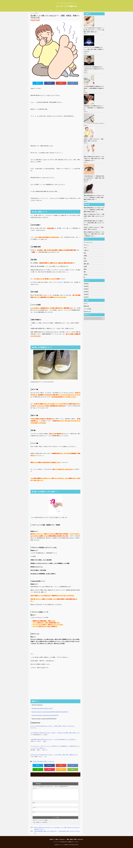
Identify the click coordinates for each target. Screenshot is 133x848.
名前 (34, 802)
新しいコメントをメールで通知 (40, 820)
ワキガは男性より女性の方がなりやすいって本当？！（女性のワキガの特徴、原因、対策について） (55, 732)
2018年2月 (86, 294)
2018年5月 (86, 286)
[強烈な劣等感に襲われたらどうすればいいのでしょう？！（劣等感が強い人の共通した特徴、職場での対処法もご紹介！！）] (89, 189)
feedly (73, 769)
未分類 (85, 266)
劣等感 (85, 255)
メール (34, 807)
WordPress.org (87, 311)
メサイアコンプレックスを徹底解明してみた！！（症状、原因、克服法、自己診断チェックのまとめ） (94, 49)
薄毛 (85, 271)
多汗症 (85, 261)
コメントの (87, 308)
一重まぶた (86, 250)
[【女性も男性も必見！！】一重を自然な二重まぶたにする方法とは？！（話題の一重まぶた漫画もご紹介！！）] (89, 169)
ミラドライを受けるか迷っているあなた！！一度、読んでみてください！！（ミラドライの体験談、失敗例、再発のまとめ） (94, 29)
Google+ (61, 82)
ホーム (51, 10)
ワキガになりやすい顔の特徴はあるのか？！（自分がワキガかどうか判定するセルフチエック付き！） (94, 68)
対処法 (41, 761)
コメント (34, 788)
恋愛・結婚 (86, 263)
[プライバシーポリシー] (89, 118)
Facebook (50, 82)
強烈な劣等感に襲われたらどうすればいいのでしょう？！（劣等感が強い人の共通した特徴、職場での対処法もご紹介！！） (94, 197)
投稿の (86, 306)
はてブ (72, 82)
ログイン (86, 303)
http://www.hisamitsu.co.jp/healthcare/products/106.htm (45, 715)
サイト (34, 812)
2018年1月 (86, 297)
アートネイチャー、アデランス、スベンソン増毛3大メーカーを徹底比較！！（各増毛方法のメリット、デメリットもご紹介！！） (55, 747)
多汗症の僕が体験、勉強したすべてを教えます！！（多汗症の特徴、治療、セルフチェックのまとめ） (57, 832)
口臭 (85, 258)
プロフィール (58, 10)
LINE (38, 769)
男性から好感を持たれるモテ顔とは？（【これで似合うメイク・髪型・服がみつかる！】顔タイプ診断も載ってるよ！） (57, 828)
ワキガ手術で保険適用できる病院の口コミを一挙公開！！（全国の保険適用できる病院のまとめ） (94, 88)
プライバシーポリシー (69, 10)
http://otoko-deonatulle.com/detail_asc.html (42, 708)
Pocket (49, 769)
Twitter (38, 82)
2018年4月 (86, 289)
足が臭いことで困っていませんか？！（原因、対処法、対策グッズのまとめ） (94, 228)
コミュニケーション (88, 242)
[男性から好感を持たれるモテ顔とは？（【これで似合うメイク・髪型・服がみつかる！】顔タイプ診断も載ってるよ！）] (89, 150)
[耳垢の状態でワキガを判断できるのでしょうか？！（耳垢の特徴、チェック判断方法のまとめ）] (89, 99)
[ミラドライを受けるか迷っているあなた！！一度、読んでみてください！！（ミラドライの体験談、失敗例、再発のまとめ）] (89, 21)
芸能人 (85, 269)
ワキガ (85, 247)
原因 (38, 761)
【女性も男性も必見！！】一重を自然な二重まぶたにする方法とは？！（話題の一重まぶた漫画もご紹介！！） (94, 177)
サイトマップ (80, 10)
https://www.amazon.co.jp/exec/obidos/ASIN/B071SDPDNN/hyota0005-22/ (50, 711)
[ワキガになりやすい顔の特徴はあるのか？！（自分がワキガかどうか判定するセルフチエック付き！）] (89, 60)
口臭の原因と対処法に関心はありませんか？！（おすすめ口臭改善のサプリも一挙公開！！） (53, 739)
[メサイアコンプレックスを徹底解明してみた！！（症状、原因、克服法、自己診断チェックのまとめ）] (89, 40)
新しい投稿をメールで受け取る (40, 822)
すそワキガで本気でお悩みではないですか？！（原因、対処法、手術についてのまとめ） (52, 726)
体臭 (85, 253)
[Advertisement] (55, 131)
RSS (61, 769)
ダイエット (86, 244)
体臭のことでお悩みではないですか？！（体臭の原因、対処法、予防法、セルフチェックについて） (94, 216)
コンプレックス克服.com (66, 6)
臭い (51, 761)
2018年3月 (86, 291)
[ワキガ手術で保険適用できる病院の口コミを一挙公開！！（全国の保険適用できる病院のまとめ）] (89, 79)
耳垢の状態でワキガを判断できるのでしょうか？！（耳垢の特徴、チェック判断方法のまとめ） (94, 107)
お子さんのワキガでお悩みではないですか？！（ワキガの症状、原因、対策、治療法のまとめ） (54, 754)
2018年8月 (86, 283)
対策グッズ (46, 761)
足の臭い (35, 761)
